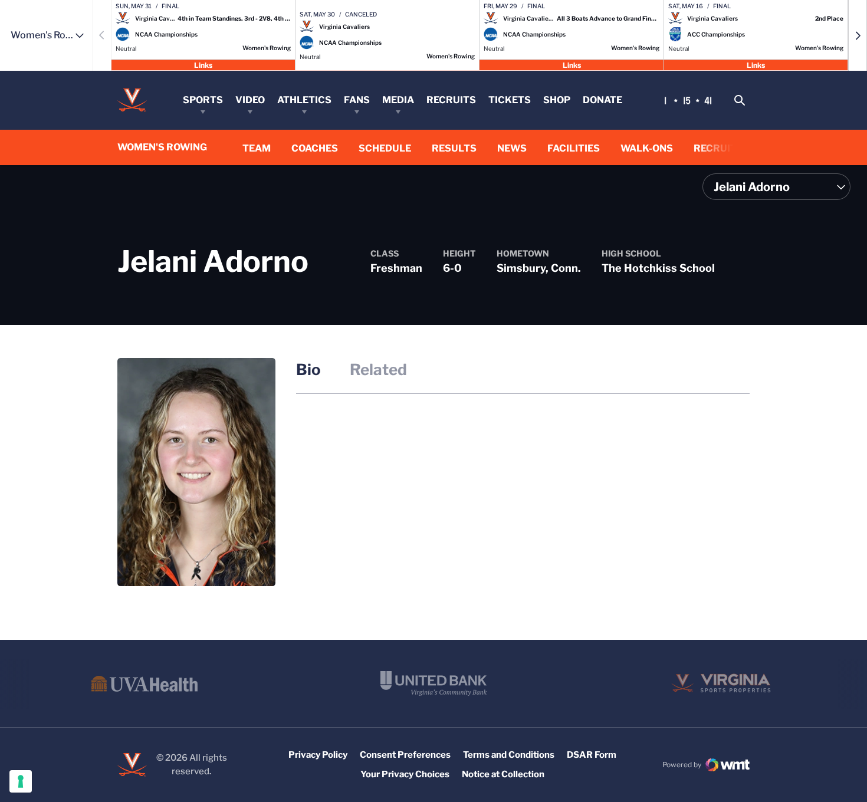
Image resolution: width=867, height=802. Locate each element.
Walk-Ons (646, 148)
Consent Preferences (405, 755)
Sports (203, 100)
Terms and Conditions (508, 755)
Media (398, 100)
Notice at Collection (503, 774)
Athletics (304, 100)
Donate (602, 100)
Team (256, 148)
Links (203, 64)
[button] (857, 35)
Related (378, 369)
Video (250, 100)
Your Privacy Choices (404, 774)
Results (454, 148)
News (512, 148)
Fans (357, 100)
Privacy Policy (317, 755)
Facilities (573, 148)
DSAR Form (591, 755)
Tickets (509, 100)
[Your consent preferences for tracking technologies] (20, 781)
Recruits (451, 100)
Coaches (314, 148)
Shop (556, 100)
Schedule (385, 148)
